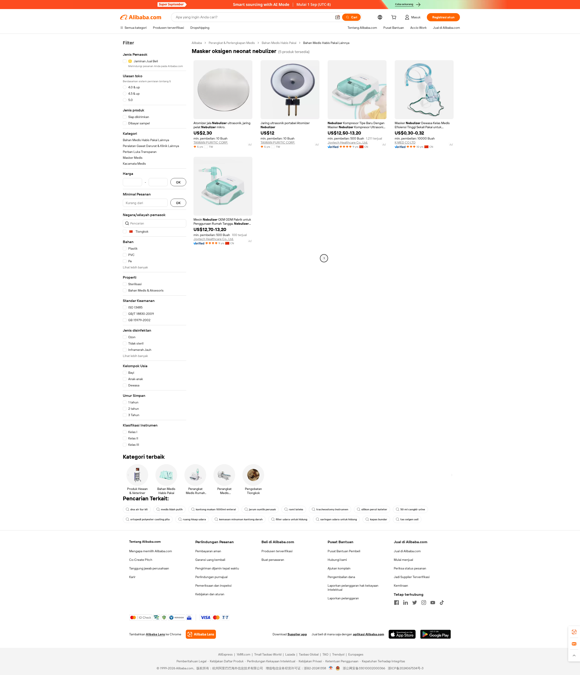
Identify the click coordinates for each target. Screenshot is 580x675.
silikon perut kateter (374, 509)
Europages (355, 654)
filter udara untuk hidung (291, 519)
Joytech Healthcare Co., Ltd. (348, 142)
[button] (337, 17)
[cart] (394, 18)
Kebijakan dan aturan (209, 594)
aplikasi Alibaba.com (368, 634)
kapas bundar (378, 519)
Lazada (290, 654)
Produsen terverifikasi (276, 551)
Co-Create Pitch (140, 560)
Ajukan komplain (339, 568)
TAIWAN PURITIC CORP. (210, 142)
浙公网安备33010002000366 (364, 668)
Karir (132, 577)
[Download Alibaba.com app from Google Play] (435, 634)
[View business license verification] (331, 668)
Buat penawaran (272, 560)
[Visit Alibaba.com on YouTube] (432, 602)
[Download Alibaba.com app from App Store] (402, 634)
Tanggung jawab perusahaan (149, 568)
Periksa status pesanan (410, 568)
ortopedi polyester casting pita (150, 519)
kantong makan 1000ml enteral (216, 509)
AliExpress (225, 654)
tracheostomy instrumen (332, 509)
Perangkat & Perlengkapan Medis (232, 43)
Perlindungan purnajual (211, 577)
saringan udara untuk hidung (338, 519)
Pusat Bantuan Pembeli (344, 551)
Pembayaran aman (208, 551)
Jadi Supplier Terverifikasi (412, 577)
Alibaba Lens (155, 634)
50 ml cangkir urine (412, 509)
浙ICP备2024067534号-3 (405, 668)
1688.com (243, 654)
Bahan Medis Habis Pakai (279, 43)
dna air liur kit (139, 509)
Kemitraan (401, 585)
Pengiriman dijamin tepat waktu (217, 568)
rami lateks (296, 509)
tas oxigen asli (409, 519)
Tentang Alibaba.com (145, 541)
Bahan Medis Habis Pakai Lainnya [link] (326, 43)
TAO (325, 654)
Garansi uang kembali (210, 560)
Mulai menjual (403, 560)
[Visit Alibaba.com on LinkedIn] (405, 602)
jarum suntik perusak (262, 509)
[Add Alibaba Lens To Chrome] (201, 634)
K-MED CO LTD (405, 142)
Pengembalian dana (341, 577)
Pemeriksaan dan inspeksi (213, 585)
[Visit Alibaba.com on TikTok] (442, 602)
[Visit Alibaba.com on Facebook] (396, 602)
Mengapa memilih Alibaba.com (150, 551)
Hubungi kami (337, 560)
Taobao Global (309, 654)
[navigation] (154, 244)
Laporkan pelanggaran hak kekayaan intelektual (353, 587)
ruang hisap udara (194, 519)
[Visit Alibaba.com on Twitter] (414, 602)
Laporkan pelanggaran (343, 598)
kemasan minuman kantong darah (241, 519)
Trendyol (338, 654)
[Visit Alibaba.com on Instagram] (423, 602)
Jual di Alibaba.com (407, 551)
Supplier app (297, 634)
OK (178, 182)
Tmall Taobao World (267, 654)
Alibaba (197, 43)
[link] (574, 632)
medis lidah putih (172, 509)
